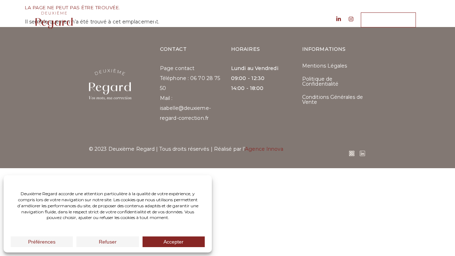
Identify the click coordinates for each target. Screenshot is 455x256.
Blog (253, 20)
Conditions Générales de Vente (332, 99)
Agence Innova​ (264, 149)
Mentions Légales (324, 66)
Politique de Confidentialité (320, 81)
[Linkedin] (362, 153)
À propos (167, 20)
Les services (213, 20)
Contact (288, 20)
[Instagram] (351, 153)
